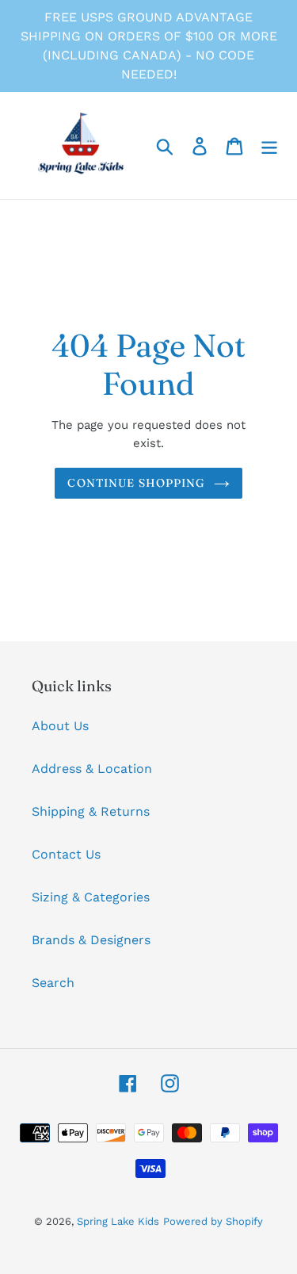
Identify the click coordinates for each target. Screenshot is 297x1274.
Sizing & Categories (91, 897)
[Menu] (269, 145)
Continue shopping (136, 483)
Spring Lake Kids (118, 1221)
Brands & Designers (91, 939)
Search (53, 982)
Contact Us (66, 854)
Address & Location (92, 768)
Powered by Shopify (213, 1221)
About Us (60, 725)
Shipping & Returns (91, 811)
